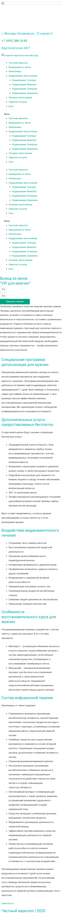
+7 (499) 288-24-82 (14, 41)
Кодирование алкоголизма (23, 75)
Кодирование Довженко (25, 93)
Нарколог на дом (18, 102)
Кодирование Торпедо (24, 80)
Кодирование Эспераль (24, 88)
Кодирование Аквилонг (24, 84)
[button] (31, 114)
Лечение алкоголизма (20, 97)
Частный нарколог (18, 62)
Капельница (15, 71)
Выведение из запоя (20, 67)
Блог (11, 106)
